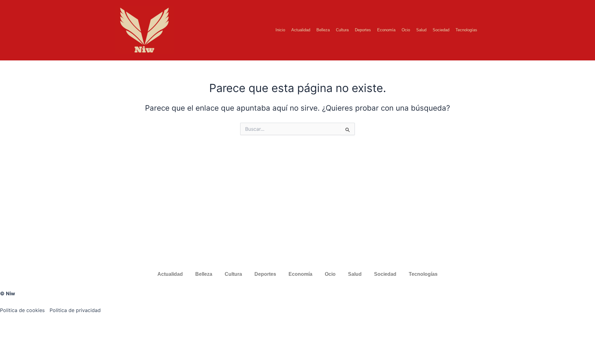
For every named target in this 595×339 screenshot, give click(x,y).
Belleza (323, 30)
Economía (386, 30)
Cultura (342, 30)
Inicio (280, 30)
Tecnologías (466, 30)
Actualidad (300, 30)
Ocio (406, 30)
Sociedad (441, 30)
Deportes (363, 30)
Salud (421, 30)
